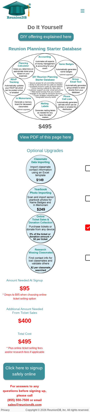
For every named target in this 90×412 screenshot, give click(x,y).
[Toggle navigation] (82, 11)
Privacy (5, 410)
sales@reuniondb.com (25, 404)
